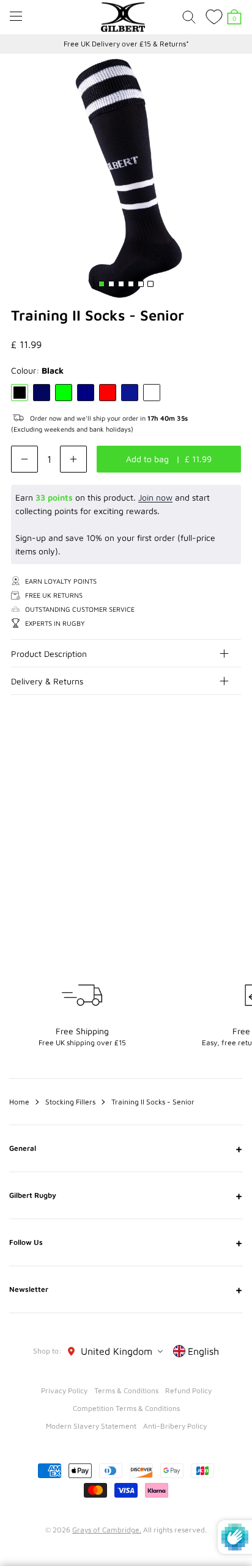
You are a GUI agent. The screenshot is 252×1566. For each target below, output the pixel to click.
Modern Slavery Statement (91, 1425)
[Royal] (129, 392)
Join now (155, 497)
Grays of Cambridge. (106, 1529)
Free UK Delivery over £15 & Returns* (126, 43)
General (126, 1148)
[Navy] (85, 392)
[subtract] (24, 459)
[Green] (63, 392)
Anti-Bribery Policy (175, 1425)
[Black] (19, 392)
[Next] (232, 767)
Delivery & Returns (47, 681)
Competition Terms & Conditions (126, 1408)
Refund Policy (188, 1390)
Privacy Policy (64, 1390)
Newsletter (126, 1289)
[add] (73, 459)
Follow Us (126, 1242)
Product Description (49, 653)
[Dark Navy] (41, 392)
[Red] (107, 392)
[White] (151, 392)
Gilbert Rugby (126, 1195)
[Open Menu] (16, 16)
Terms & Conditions (126, 1390)
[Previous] (208, 767)
